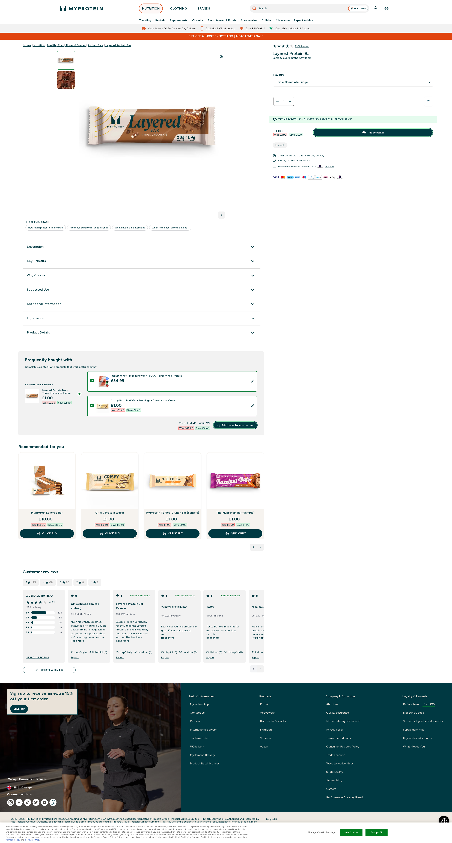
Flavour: (278, 74)
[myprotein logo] (81, 8)
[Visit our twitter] (36, 802)
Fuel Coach (360, 8)
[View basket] (386, 8)
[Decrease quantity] (277, 101)
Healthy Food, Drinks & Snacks (66, 45)
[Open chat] (52, 802)
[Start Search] (254, 8)
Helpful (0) (81, 652)
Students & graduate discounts (423, 721)
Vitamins (198, 20)
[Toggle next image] (221, 215)
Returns (195, 721)
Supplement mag (413, 729)
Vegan (264, 746)
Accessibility (334, 780)
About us (332, 704)
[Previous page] (253, 668)
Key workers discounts (417, 738)
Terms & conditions (338, 738)
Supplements (179, 20)
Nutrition (39, 45)
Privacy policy (334, 729)
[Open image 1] (66, 60)
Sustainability (334, 771)
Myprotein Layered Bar (47, 512)
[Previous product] (253, 547)
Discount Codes (413, 712)
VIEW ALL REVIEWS (37, 657)
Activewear (267, 712)
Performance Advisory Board (344, 797)
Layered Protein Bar (118, 45)
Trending (145, 20)
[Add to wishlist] (428, 101)
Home (27, 45)
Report (75, 657)
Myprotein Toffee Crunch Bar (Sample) (172, 512)
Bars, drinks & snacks (273, 721)
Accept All (376, 832)
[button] (444, 821)
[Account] (376, 8)
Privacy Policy (13, 840)
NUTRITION (151, 8)
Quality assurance (337, 712)
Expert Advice (303, 20)
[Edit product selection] (252, 381)
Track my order (199, 738)
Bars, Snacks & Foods (222, 20)
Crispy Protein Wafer (109, 512)
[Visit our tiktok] (27, 802)
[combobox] (309, 8)
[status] (283, 101)
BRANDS (204, 8)
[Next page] (260, 668)
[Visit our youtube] (44, 802)
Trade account (335, 754)
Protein (160, 20)
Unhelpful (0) (99, 652)
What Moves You (414, 746)
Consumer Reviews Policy (342, 746)
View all (329, 166)
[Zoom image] (221, 56)
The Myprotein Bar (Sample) (235, 512)
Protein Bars (95, 45)
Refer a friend (419, 704)
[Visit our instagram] (10, 802)
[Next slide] (263, 503)
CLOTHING (178, 8)
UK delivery (197, 746)
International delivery (203, 729)
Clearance (283, 20)
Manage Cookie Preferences (27, 779)
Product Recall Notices (205, 763)
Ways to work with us (340, 763)
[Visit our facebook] (19, 802)
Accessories (249, 20)
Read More (77, 640)
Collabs (266, 20)
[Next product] (260, 547)
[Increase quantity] (290, 101)
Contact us (197, 712)
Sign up (19, 708)
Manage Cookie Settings (321, 832)
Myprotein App (199, 704)
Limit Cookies (351, 832)
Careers (331, 788)
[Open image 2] (66, 80)
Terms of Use (32, 840)
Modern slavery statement (343, 721)
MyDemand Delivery (202, 754)
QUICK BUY (49, 533)
